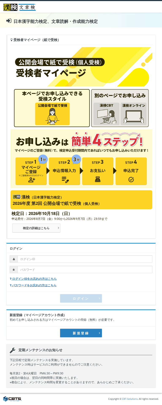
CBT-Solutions (130, 398)
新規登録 (81, 333)
